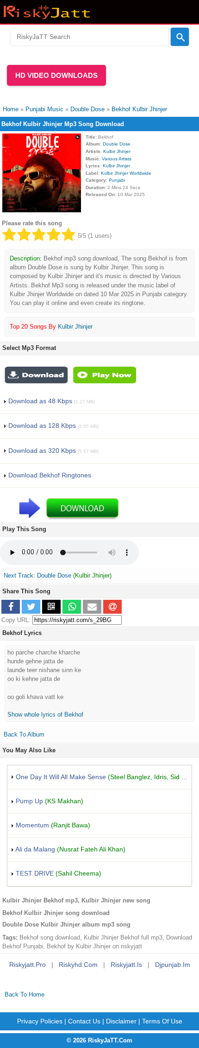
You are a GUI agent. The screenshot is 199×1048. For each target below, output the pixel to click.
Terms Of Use (162, 1021)
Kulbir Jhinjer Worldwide (126, 173)
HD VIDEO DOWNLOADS (56, 75)
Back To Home (24, 994)
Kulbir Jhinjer (117, 151)
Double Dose (117, 143)
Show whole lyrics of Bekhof (45, 714)
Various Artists (116, 158)
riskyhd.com (78, 964)
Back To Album (24, 734)
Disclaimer (121, 1021)
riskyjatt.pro (27, 964)
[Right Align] (180, 37)
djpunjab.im (172, 964)
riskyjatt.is (126, 964)
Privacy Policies (39, 1021)
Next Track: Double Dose (37, 575)
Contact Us (84, 1021)
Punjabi (117, 180)
